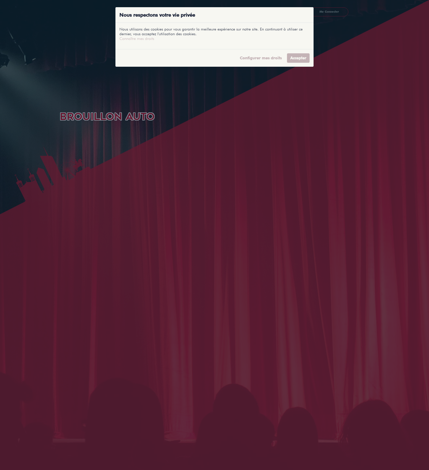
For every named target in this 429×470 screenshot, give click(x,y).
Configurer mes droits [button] (261, 58)
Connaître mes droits (136, 38)
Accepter (298, 58)
